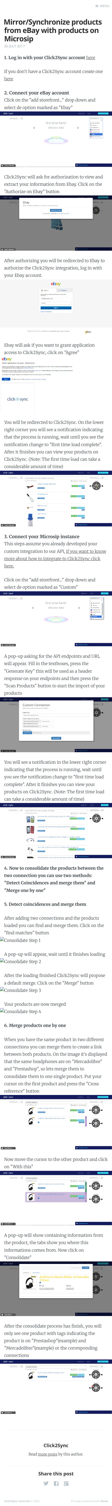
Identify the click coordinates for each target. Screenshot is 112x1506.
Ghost (104, 1501)
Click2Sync (55, 1445)
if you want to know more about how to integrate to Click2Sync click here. (55, 559)
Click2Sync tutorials (17, 1501)
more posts (47, 1454)
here (90, 57)
